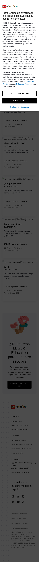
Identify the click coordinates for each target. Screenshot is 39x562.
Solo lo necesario (19, 93)
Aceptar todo (19, 101)
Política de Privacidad (24, 84)
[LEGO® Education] (10, 6)
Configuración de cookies (19, 107)
